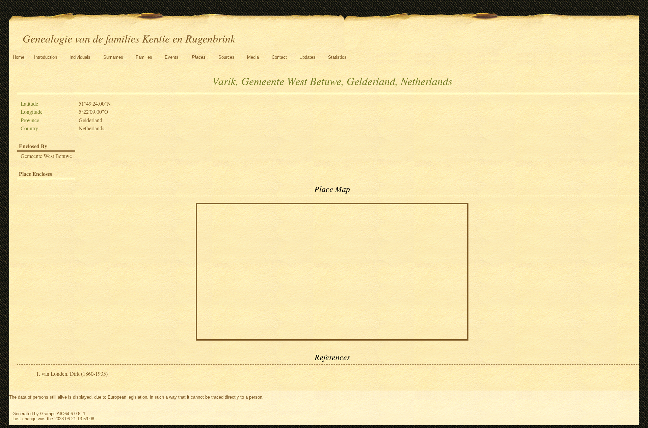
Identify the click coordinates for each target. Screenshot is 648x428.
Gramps (48, 413)
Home (18, 57)
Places (199, 57)
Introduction (45, 57)
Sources (226, 57)
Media (253, 57)
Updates (307, 57)
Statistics (337, 57)
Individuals (80, 57)
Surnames (113, 57)
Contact (279, 57)
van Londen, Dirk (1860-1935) (75, 373)
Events (172, 57)
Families (144, 57)
